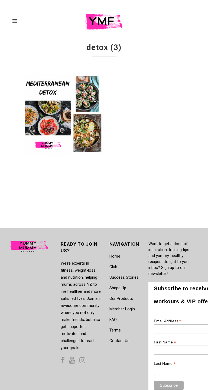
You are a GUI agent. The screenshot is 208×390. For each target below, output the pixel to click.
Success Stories (124, 277)
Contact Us (119, 340)
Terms (115, 330)
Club (113, 266)
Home (114, 256)
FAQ (113, 319)
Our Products (121, 298)
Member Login (122, 309)
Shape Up (117, 287)
